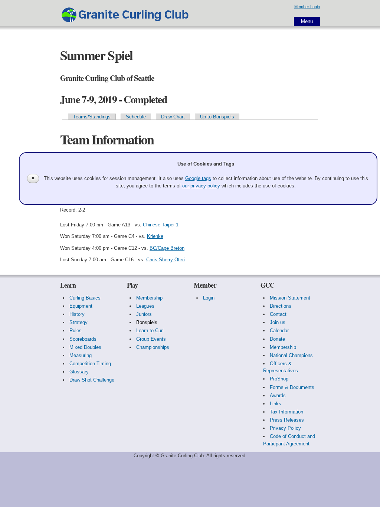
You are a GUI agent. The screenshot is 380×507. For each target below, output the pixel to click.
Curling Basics (85, 298)
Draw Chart (173, 117)
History (77, 314)
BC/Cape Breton (167, 248)
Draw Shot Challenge (91, 380)
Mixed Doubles (85, 347)
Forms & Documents (292, 387)
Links (275, 403)
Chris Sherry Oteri (165, 259)
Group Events (151, 339)
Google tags (198, 178)
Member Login (307, 6)
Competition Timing (90, 363)
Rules (75, 330)
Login (208, 298)
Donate (277, 339)
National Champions (291, 355)
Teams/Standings (92, 117)
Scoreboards (82, 339)
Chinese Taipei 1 (160, 225)
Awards (278, 395)
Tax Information (286, 412)
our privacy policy (201, 186)
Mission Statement (290, 298)
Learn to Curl (150, 330)
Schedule (136, 117)
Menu (307, 21)
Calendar (279, 330)
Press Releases (287, 420)
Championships (152, 347)
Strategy (78, 322)
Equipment (80, 306)
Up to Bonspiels (217, 117)
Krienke (155, 236)
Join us (277, 322)
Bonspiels (146, 322)
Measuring (80, 355)
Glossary (79, 371)
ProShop (279, 379)
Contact (278, 314)
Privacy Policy (285, 428)
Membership (149, 298)
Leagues (145, 306)
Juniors (144, 314)
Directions (280, 306)
